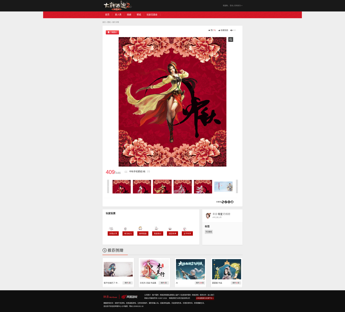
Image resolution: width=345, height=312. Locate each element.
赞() (213, 30)
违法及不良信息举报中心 (112, 306)
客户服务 (155, 295)
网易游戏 (195, 295)
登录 (231, 6)
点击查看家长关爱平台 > (205, 298)
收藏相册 (224, 30)
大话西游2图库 (117, 5)
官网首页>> (238, 6)
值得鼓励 (143, 233)
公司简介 (147, 295)
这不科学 (187, 233)
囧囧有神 (172, 233)
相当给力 (128, 233)
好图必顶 (113, 233)
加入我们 (211, 295)
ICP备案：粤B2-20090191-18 (132, 306)
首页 (104, 22)
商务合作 (203, 295)
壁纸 (109, 22)
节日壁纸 (209, 232)
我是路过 (157, 233)
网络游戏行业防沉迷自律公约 (179, 298)
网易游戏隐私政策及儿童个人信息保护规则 (175, 295)
